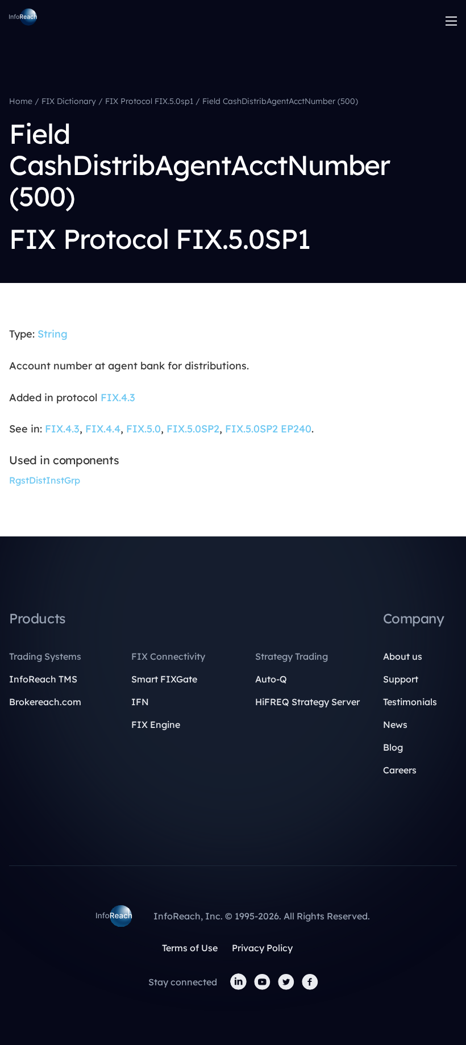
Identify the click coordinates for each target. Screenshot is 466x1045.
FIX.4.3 (118, 397)
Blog (393, 747)
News (395, 724)
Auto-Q (271, 679)
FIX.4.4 (102, 428)
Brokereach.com (45, 701)
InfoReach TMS (43, 679)
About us (402, 656)
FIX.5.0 (143, 428)
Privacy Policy (262, 948)
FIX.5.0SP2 (193, 428)
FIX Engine (155, 724)
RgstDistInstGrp (44, 480)
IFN (140, 701)
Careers (400, 770)
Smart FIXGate (164, 679)
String (53, 333)
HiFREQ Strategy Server (307, 701)
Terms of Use (190, 948)
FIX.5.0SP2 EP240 (268, 428)
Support (400, 679)
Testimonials (410, 701)
